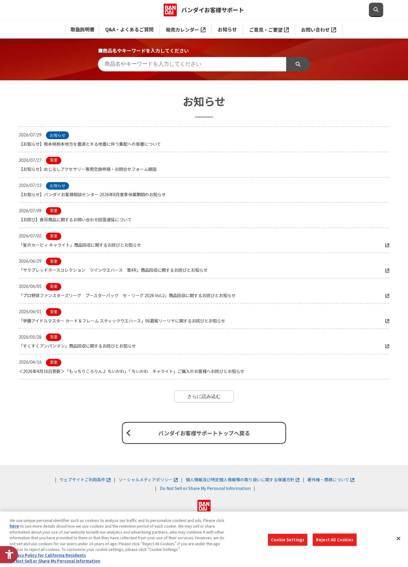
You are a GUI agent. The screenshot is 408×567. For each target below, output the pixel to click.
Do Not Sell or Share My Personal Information (205, 488)
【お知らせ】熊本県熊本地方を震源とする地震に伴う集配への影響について (90, 144)
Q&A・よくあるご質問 (129, 29)
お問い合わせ (315, 29)
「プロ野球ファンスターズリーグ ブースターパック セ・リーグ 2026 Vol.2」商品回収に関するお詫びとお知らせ (127, 295)
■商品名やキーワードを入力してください (143, 50)
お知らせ (227, 29)
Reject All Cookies (334, 540)
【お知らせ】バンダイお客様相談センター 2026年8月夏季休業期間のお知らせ (92, 194)
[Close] (398, 538)
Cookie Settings (287, 540)
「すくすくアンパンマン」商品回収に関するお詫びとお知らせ (77, 346)
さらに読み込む (204, 396)
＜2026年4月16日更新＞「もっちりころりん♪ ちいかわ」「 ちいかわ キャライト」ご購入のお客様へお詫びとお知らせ (131, 371)
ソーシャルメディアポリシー (146, 480)
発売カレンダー (182, 29)
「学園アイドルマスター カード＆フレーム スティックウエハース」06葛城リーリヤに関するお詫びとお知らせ (122, 321)
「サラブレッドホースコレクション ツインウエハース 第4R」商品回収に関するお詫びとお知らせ (113, 270)
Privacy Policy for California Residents (48, 555)
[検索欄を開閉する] (376, 10)
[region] (204, 539)
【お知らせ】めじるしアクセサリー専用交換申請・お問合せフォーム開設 (88, 169)
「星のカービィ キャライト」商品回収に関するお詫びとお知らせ (80, 245)
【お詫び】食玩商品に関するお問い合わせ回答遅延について (75, 219)
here (14, 526)
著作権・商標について (328, 480)
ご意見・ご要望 (266, 29)
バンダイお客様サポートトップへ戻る (204, 433)
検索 (298, 64)
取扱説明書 (82, 29)
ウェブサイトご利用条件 (82, 480)
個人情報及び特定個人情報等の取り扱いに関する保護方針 (240, 480)
